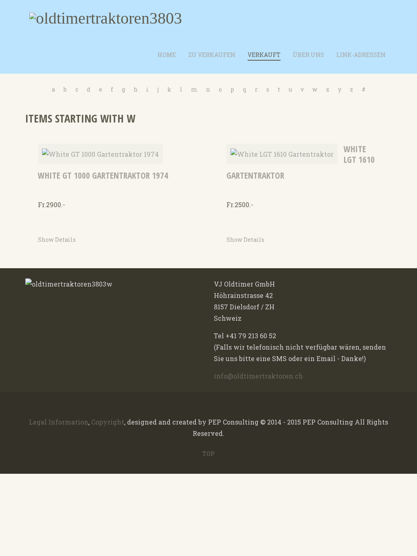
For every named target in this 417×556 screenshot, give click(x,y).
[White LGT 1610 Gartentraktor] (282, 153)
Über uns (308, 55)
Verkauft (264, 55)
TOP (208, 453)
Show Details (57, 239)
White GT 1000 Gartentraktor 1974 (103, 175)
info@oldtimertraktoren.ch (258, 376)
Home (167, 55)
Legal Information (58, 422)
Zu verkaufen (211, 55)
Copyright (107, 422)
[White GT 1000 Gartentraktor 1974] (100, 153)
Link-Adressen (361, 55)
